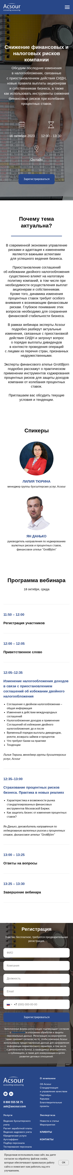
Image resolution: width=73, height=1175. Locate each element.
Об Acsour (45, 1084)
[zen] (5, 1094)
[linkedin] (11, 1094)
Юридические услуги (14, 1135)
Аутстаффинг (10, 1139)
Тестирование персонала (17, 1146)
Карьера (44, 1098)
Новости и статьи (49, 1121)
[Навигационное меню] (67, 7)
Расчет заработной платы (17, 1128)
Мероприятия (47, 1124)
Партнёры (45, 1095)
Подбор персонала (14, 1143)
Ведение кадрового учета (17, 1132)
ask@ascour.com (14, 1106)
